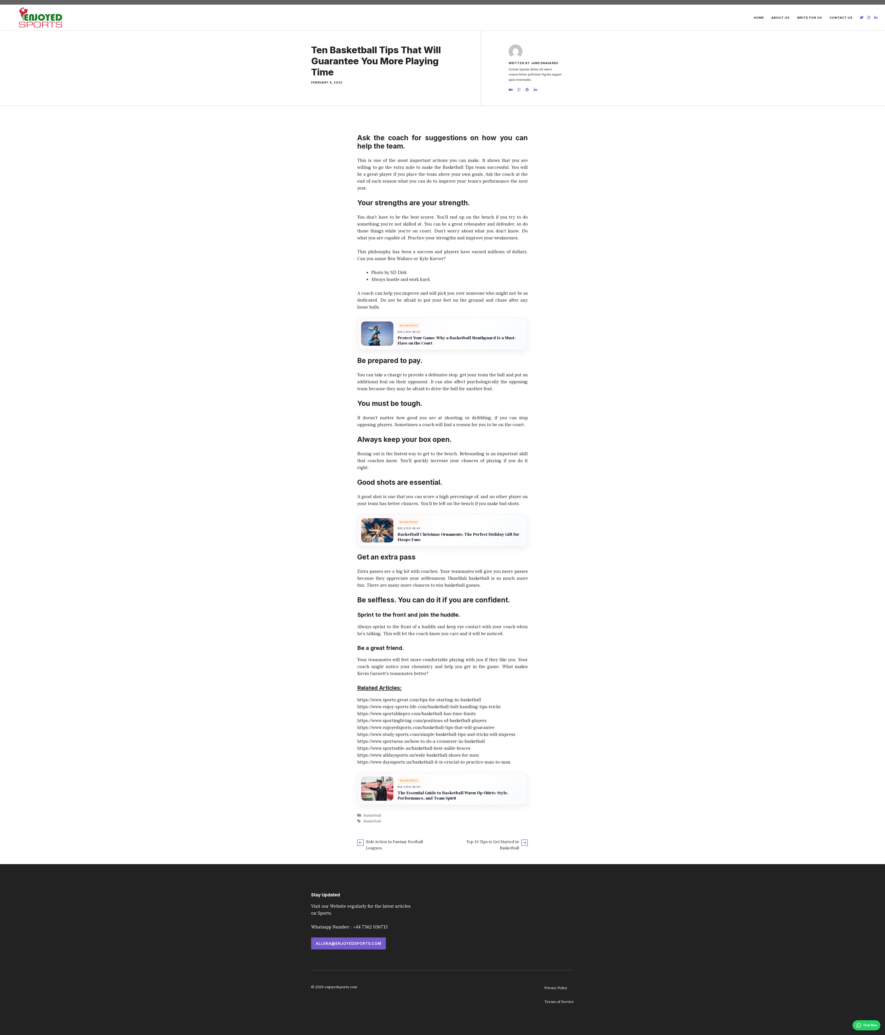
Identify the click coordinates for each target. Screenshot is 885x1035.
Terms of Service (559, 1001)
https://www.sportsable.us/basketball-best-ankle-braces (413, 748)
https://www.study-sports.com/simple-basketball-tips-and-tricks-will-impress (436, 735)
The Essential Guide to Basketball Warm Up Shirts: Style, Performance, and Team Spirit (453, 795)
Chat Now (870, 1025)
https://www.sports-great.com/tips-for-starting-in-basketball (419, 700)
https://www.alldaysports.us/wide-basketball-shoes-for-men (418, 755)
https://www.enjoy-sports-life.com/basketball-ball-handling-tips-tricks (429, 707)
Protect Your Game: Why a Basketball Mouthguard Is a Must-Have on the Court (457, 340)
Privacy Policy (555, 987)
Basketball (372, 815)
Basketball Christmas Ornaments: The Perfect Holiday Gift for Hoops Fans (458, 537)
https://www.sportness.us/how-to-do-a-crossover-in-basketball (421, 741)
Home (759, 17)
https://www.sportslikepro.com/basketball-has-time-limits (416, 714)
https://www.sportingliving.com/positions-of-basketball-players (422, 721)
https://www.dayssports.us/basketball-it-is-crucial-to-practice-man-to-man (433, 762)
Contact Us (841, 17)
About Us (780, 17)
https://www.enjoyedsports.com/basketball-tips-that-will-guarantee (426, 728)
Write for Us (809, 17)
